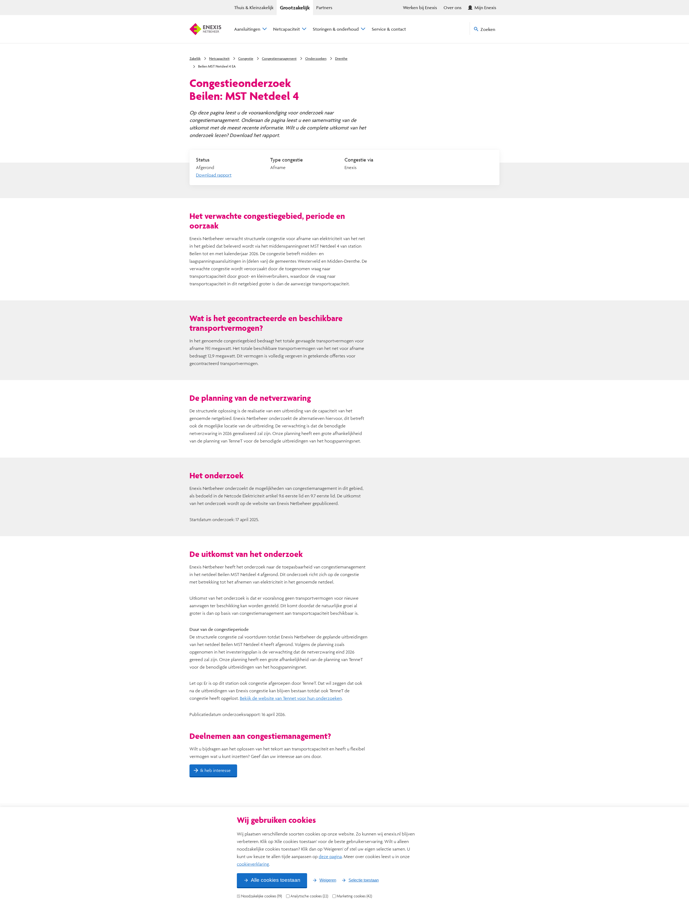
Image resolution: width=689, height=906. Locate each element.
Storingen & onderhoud (336, 29)
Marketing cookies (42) (354, 896)
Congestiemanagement (279, 58)
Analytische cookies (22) (309, 896)
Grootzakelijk (295, 7)
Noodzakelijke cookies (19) (261, 896)
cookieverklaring (253, 864)
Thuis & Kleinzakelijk (253, 7)
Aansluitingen (247, 29)
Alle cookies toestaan (275, 880)
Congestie (245, 58)
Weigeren (327, 880)
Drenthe (341, 58)
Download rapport (213, 175)
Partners (324, 7)
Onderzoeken (315, 58)
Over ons (453, 7)
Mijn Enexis (485, 7)
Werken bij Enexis (420, 7)
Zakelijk (195, 58)
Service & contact (389, 29)
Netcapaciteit (286, 29)
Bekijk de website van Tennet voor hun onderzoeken (291, 698)
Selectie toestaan (364, 880)
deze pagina (330, 856)
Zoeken (487, 29)
